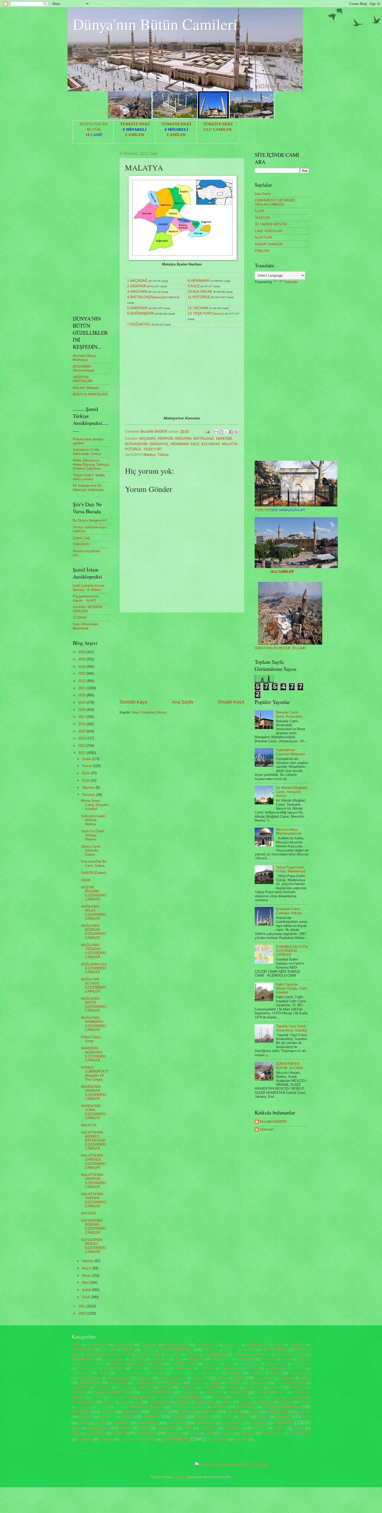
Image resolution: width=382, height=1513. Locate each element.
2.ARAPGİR (136, 286)
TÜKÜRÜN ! (82, 544)
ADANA (218, 1407)
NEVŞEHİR (99, 1428)
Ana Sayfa (182, 702)
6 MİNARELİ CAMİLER (188, 1407)
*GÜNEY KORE (183, 1364)
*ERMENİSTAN (113, 1359)
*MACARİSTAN (300, 1373)
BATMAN (85, 1417)
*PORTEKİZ (124, 1387)
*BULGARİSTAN (274, 1350)
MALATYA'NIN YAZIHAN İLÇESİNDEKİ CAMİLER (93, 1200)
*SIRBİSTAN (211, 1387)
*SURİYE (78, 1392)
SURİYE (259, 1428)
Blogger (180, 1477)
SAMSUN (233, 1428)
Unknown (267, 1129)
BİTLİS (244, 1417)
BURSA (178, 1416)
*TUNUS (98, 1397)
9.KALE (194, 286)
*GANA (286, 1359)
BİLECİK (203, 1416)
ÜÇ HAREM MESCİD (271, 224)
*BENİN (128, 1350)
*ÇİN (137, 1402)
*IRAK (137, 1368)
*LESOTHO (213, 1373)
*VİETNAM (259, 1397)
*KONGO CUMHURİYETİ (131, 1373)
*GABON (268, 1359)
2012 (82, 753)
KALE (195, 444)
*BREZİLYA (230, 1350)
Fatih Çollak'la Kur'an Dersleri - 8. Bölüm (88, 588)
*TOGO (281, 1392)
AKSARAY (80, 1412)
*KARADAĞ (229, 1368)
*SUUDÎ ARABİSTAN (112, 1392)
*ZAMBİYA (108, 1402)
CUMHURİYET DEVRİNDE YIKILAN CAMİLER (275, 202)
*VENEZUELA (240, 1397)
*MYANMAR (173, 1383)
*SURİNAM (298, 1387)
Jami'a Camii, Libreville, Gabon (91, 850)
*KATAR (252, 1368)
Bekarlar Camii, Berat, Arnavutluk (289, 714)
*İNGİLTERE (204, 1402)
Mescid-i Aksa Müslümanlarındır (289, 831)
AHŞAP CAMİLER (268, 244)
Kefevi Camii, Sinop (91, 1039)
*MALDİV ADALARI (172, 1378)
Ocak (86, 1297)
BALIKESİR (277, 1412)
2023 (82, 674)
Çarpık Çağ (81, 538)
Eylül (86, 780)
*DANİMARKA (214, 1354)
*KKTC (102, 1373)
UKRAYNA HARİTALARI (83, 379)
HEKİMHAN (180, 444)
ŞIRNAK (240, 1439)
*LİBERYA (257, 1373)
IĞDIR (100, 1423)
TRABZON (146, 1433)
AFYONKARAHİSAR (282, 1407)
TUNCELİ (174, 1433)
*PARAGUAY (80, 1387)
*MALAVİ (145, 1378)
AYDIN (233, 1412)
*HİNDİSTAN (113, 1369)
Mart (86, 1282)
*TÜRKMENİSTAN (138, 1397)
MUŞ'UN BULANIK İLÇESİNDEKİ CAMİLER (93, 893)
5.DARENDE (137, 308)
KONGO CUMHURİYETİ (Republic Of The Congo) (94, 1073)
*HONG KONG (88, 1368)
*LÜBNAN (234, 1373)
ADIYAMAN (246, 1407)
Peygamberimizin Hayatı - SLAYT (86, 598)
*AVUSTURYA (232, 1345)
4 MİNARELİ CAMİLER (145, 1407)
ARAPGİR (165, 438)
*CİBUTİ (191, 1354)
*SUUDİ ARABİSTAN (157, 1392)
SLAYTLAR (263, 237)
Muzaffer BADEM (273, 1122)
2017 (82, 717)
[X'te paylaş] (226, 431)
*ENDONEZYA (82, 1359)
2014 (82, 738)
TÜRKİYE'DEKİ (135, 124)
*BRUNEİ (248, 1350)
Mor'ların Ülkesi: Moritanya (85, 358)
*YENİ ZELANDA (296, 1397)
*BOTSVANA (210, 1350)
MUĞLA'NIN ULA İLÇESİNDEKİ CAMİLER (94, 968)
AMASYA (108, 1412)
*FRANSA (195, 1359)
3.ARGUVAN (137, 292)
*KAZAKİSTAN (276, 1368)
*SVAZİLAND (190, 1392)
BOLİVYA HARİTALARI (90, 394)
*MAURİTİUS (264, 1378)
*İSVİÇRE (83, 1407)
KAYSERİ (88, 1213)
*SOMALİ (232, 1387)
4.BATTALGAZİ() (145, 297)
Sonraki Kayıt (133, 702)
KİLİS (75, 1428)
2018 (82, 710)
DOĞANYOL (159, 444)
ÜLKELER (262, 218)
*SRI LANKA (255, 1387)
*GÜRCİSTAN (211, 1364)
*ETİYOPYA (160, 1359)
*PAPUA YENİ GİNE (290, 1383)
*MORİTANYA (89, 1383)
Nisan (87, 1275)
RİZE (188, 1428)
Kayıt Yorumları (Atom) (149, 712)
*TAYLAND (262, 1392)
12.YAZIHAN (198, 308)
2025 (82, 659)
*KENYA (299, 1368)
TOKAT (119, 1433)
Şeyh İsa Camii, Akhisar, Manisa (93, 835)
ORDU (144, 1428)
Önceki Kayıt (231, 702)
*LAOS (196, 1373)
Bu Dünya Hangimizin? (90, 520)
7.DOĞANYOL (138, 324)
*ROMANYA (144, 1387)
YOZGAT (247, 1433)
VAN (209, 1433)
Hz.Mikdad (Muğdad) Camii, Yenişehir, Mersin (291, 792)
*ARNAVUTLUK (175, 1345)
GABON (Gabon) (93, 873)
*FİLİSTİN (246, 1359)
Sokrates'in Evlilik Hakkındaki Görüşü (87, 452)
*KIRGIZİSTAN (81, 1373)
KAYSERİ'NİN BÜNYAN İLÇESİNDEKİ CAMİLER (93, 1227)
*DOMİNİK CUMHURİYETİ (252, 1354)
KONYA (283, 1422)
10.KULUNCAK (200, 292)
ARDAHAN (186, 1412)
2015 (82, 731)
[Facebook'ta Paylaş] (231, 431)
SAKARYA (208, 1428)
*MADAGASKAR (89, 1378)
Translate (291, 282)
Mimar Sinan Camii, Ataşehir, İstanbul (95, 805)
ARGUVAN (183, 438)
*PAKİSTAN (258, 1383)
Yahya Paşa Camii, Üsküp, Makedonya (290, 869)
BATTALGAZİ (203, 438)
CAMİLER (134, 135)
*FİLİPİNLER (221, 1359)
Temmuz (89, 795)
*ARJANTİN (149, 1345)
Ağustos (89, 787)
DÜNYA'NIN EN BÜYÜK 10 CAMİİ (280, 648)
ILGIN (306, 1417)
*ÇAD (124, 1402)
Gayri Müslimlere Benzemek (85, 626)
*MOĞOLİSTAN (146, 1383)
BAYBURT (107, 1417)
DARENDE (224, 438)
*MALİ (239, 1378)
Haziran (88, 1261)
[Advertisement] (182, 655)
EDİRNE (283, 1416)
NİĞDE (125, 1428)
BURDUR (151, 1416)
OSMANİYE (166, 1428)
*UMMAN (219, 1397)
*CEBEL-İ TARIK (148, 1354)
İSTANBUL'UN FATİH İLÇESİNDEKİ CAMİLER (292, 951)
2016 (82, 724)
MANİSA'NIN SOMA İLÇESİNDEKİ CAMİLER (93, 1112)
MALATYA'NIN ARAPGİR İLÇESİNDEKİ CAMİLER (93, 1181)
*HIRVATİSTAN (275, 1364)
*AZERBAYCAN (257, 1345)
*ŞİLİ (118, 1407)
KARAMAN (147, 1423)
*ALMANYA (123, 1345)
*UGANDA (163, 1397)
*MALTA (222, 1378)
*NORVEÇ (197, 1383)
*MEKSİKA (286, 1378)
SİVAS (298, 1428)
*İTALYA (102, 1407)
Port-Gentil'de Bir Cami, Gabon (94, 863)
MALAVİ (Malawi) (86, 388)
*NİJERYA (234, 1383)
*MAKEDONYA (118, 1378)
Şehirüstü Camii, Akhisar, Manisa (93, 820)
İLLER (259, 211)
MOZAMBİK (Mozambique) (83, 368)
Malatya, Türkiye (156, 455)
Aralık (87, 759)
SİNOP (279, 1428)
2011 (82, 1306)
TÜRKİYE (280, 510)
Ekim (86, 773)
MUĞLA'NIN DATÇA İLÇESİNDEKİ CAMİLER (93, 1004)
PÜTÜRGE (133, 449)
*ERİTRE (136, 1359)
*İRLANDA (246, 1402)
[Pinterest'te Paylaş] (236, 431)
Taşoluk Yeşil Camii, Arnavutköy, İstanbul (291, 1028)
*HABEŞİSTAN (249, 1364)
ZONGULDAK (272, 1433)
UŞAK (85, 880)
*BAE (278, 1345)
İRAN (151, 1439)
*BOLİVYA (148, 1350)
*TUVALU (115, 1397)
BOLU (127, 1416)
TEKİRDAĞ (95, 1433)
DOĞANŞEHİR (136, 444)
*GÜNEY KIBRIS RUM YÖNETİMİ (137, 1364)
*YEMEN (276, 1397)
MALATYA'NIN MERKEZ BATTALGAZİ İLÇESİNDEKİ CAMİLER (93, 1141)
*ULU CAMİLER (188, 1397)
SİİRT (75, 1433)
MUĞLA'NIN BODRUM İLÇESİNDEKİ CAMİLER (93, 932)
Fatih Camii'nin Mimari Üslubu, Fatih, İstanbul (292, 989)
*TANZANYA (237, 1392)
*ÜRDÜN (183, 1402)
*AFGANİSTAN (98, 1345)
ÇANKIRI (85, 1439)
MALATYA (230, 444)
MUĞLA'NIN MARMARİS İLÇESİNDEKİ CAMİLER (93, 1024)
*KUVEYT (179, 1373)
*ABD (75, 1345)
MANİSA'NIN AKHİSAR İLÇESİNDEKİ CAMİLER (93, 1093)
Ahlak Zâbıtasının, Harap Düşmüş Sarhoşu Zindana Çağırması (91, 464)
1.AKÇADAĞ (137, 281)
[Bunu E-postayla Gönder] (216, 431)
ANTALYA (159, 1412)
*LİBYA (275, 1373)
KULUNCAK (211, 444)
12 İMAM (80, 618)
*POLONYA (103, 1387)
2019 (82, 702)
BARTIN (304, 1412)
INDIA (83, 1423)
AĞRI (255, 1412)
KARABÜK (121, 1423)
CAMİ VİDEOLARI (268, 231)
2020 (82, 695)
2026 (82, 652)
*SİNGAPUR (213, 1392)
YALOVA (227, 1433)
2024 (82, 666)
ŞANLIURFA (217, 1439)
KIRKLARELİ (232, 1423)
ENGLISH (262, 251)
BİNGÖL (227, 1417)
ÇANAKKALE (300, 1433)
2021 (82, 688)
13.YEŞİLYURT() (206, 313)
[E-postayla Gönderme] (206, 431)
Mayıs (87, 1268)
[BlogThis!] (221, 431)
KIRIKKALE (205, 1423)
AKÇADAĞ (147, 438)
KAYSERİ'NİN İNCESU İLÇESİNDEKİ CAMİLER (93, 1246)
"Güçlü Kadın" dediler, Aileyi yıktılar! (89, 477)
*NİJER (214, 1383)
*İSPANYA (285, 1402)
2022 (82, 681)
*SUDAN (275, 1387)
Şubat (87, 1290)
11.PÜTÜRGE (199, 297)
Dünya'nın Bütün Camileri (155, 24)
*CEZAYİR (173, 1354)
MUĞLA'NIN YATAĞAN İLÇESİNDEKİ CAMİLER (93, 951)
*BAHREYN (297, 1345)
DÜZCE (262, 1417)
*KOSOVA (158, 1373)
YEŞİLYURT (152, 449)
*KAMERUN (183, 1368)
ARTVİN (209, 1412)
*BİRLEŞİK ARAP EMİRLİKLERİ (108, 1354)
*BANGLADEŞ (82, 1350)
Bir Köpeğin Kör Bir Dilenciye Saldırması (88, 487)
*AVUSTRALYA (207, 1345)
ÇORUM (106, 1439)
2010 (82, 1313)
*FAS (178, 1359)
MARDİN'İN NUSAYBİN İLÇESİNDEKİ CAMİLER (93, 1054)
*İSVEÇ (305, 1402)
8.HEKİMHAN (199, 281)
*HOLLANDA (301, 1364)
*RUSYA (165, 1387)
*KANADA (207, 1368)
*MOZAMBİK (118, 1383)
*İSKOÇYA (265, 1402)
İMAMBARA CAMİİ (131, 1439)
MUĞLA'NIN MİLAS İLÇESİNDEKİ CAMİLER (93, 912)
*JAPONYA (158, 1368)
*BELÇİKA (109, 1350)
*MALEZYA (200, 1378)
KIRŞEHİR (258, 1423)
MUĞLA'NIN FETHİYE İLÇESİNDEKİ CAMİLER (93, 985)
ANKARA (131, 1412)
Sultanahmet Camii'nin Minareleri (290, 752)
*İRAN (227, 1402)
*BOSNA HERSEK (175, 1349)
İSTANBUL (175, 1439)
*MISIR (305, 1378)
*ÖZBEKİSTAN (159, 1402)
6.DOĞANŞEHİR (140, 313)
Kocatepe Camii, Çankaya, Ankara (289, 911)
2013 (82, 746)
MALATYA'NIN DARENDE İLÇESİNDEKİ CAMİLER (93, 1162)
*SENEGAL (187, 1387)
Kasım (87, 766)
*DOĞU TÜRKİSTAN (291, 1354)
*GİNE (228, 1364)
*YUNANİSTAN (82, 1402)
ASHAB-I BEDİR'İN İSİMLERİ (87, 609)
